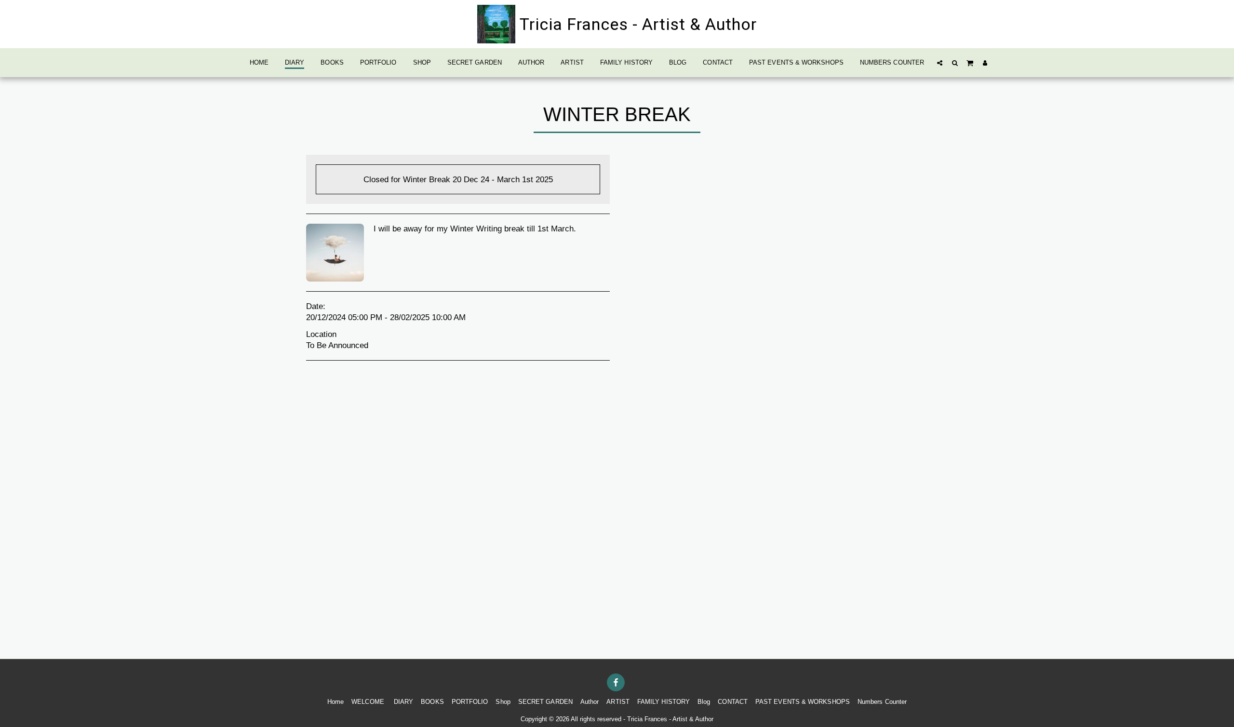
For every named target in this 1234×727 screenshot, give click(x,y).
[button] (940, 62)
